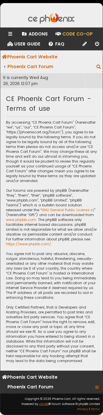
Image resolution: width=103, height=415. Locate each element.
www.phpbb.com (21, 219)
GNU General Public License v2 (67, 210)
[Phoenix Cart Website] (51, 18)
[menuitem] (34, 34)
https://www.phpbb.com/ (28, 244)
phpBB (44, 404)
